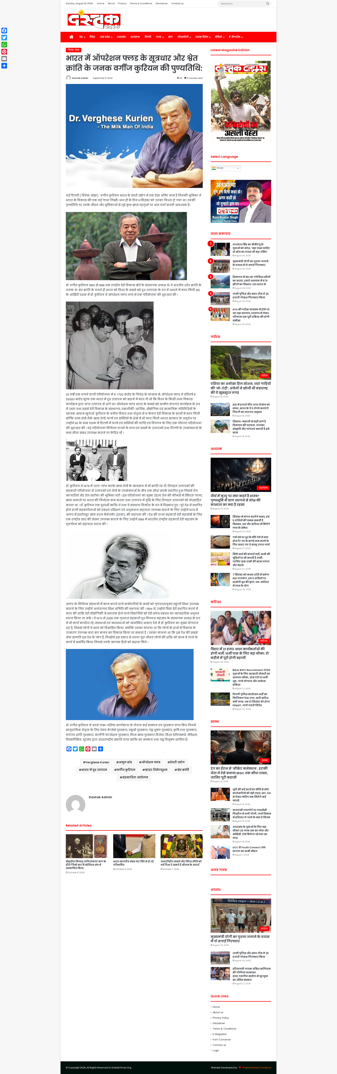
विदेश (92, 37)
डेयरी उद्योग (177, 762)
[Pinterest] (4, 51)
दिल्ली (148, 37)
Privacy (122, 3)
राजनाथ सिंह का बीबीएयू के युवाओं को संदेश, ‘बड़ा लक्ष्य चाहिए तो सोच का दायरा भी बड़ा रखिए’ (251, 248)
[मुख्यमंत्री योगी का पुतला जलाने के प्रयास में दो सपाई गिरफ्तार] (220, 266)
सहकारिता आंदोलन (135, 777)
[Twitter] (4, 37)
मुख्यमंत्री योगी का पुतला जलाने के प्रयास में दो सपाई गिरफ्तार (251, 263)
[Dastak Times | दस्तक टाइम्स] (94, 19)
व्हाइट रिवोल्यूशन (156, 770)
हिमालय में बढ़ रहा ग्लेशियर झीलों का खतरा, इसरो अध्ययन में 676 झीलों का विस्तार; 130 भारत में (251, 280)
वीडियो (218, 37)
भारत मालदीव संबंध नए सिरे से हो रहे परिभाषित (133, 863)
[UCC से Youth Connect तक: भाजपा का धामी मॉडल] (220, 852)
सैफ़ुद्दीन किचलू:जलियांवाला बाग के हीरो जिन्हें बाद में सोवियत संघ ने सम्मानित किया (86, 865)
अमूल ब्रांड (125, 762)
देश (81, 37)
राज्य (158, 37)
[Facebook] (4, 30)
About (111, 3)
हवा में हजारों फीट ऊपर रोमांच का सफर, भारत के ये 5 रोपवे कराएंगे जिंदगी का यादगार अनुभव (251, 408)
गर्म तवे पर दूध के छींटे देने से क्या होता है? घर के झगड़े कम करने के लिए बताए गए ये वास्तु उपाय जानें (251, 541)
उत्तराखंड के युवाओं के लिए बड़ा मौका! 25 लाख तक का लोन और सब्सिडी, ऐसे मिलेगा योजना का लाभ (251, 832)
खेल (170, 37)
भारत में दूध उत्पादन (94, 770)
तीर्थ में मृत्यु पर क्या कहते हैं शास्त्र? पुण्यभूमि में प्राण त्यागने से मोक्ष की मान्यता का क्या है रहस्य (235, 500)
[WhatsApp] (4, 44)
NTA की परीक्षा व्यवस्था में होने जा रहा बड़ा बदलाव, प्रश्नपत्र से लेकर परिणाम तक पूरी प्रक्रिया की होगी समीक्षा (251, 315)
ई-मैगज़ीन (234, 37)
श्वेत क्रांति (183, 770)
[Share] (4, 65)
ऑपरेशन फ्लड (151, 762)
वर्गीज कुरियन (126, 770)
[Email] (4, 58)
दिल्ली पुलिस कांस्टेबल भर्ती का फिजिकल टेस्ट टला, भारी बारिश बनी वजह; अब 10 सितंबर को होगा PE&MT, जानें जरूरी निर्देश (251, 700)
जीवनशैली (183, 37)
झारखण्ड (135, 37)
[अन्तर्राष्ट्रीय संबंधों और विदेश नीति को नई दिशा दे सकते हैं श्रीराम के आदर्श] (182, 846)
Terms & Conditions (141, 3)
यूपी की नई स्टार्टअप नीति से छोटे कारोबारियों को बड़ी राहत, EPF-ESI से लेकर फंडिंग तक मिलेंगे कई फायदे (252, 795)
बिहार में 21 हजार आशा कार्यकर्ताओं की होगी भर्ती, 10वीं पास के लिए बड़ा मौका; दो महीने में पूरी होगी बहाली (240, 653)
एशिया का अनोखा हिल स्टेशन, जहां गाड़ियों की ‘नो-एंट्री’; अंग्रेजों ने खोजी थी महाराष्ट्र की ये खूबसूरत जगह (241, 388)
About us (218, 1012)
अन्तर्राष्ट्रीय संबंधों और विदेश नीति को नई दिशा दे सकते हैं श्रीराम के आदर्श (181, 863)
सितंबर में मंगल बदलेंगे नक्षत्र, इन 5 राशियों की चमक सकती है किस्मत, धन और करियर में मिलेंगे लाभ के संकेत (251, 522)
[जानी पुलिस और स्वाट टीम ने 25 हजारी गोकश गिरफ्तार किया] (220, 298)
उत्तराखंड (121, 37)
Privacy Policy (221, 1018)
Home (100, 3)
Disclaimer (162, 3)
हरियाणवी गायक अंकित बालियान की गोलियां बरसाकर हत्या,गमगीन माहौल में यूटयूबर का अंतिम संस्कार (252, 974)
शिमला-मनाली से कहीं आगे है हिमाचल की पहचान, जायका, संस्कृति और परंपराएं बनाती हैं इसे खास (251, 427)
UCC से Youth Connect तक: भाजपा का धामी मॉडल (249, 849)
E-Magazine (220, 1034)
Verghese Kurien (97, 762)
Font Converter (222, 1039)
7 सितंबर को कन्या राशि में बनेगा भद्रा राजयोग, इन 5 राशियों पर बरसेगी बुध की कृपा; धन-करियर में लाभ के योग (251, 580)
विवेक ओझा (73, 50)
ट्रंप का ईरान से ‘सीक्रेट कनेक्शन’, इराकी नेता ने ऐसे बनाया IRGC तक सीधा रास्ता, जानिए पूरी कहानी (239, 772)
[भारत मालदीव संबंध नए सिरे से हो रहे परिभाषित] (134, 846)
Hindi (219, 168)
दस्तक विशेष (201, 37)
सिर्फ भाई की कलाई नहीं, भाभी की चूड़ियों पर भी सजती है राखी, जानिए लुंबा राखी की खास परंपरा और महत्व (251, 559)
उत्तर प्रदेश (105, 37)
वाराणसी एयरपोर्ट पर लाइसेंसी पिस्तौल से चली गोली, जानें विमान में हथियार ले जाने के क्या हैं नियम (252, 813)
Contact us (177, 3)
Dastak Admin (80, 78)
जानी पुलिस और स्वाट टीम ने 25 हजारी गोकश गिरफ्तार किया (251, 295)
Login (216, 1050)
